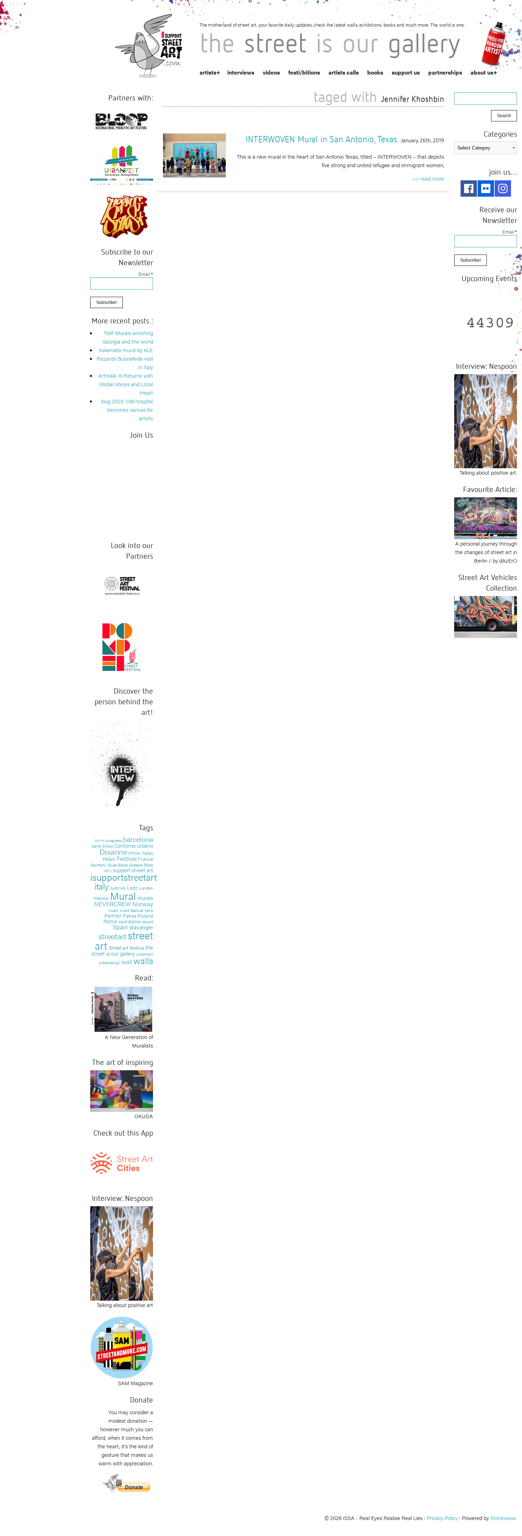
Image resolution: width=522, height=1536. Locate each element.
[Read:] (121, 1008)
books (375, 72)
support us (406, 72)
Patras (129, 915)
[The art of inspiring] (121, 1090)
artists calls (343, 72)
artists (208, 72)
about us (482, 72)
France (145, 858)
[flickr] (486, 188)
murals (145, 897)
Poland (145, 915)
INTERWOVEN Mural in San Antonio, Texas (321, 138)
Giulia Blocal (118, 865)
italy (101, 886)
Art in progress (107, 840)
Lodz (132, 887)
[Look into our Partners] (121, 585)
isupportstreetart (123, 877)
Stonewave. (503, 1517)
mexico (101, 897)
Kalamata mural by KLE (126, 350)
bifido (108, 846)
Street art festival (126, 947)
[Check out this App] (121, 1162)
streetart (112, 935)
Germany (98, 865)
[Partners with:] (121, 120)
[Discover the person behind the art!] (121, 766)
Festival (127, 858)
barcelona (138, 839)
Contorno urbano (133, 845)
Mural (123, 895)
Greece (135, 865)
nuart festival (131, 910)
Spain (120, 926)
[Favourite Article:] (485, 517)
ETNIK (135, 853)
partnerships (445, 72)
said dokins (130, 921)
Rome (110, 921)
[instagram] (503, 188)
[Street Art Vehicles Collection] (485, 616)
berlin (96, 846)
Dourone (113, 851)
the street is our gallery (122, 950)
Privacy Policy (442, 1517)
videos (271, 72)
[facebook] (469, 188)
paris (149, 910)
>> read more (428, 178)
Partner (112, 915)
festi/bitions (304, 72)
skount (147, 921)
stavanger (141, 927)
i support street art (131, 870)
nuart (113, 910)
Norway (142, 904)
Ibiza (148, 864)
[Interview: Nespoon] (121, 1252)
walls (143, 960)
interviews (240, 72)
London (146, 888)
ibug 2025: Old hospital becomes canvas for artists (127, 409)
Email (145, 273)
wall (126, 961)
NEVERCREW (112, 904)
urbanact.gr (109, 962)
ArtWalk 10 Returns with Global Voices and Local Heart (125, 384)
